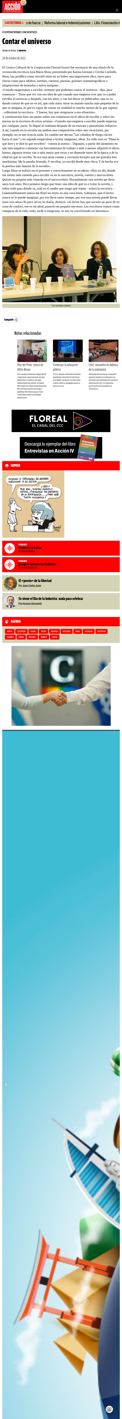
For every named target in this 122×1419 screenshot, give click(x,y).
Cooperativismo (11, 32)
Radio (77, 632)
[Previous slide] (6, 1084)
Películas (89, 632)
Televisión (21, 632)
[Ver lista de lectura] (109, 1409)
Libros (21, 637)
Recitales (66, 632)
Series (43, 632)
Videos (9, 632)
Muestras (101, 632)
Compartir (9, 319)
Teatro (33, 632)
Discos (54, 637)
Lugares (10, 637)
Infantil (44, 637)
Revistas (54, 632)
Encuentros (30, 32)
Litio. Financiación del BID (79, 23)
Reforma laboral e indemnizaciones (36, 23)
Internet (32, 637)
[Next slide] (116, 1084)
